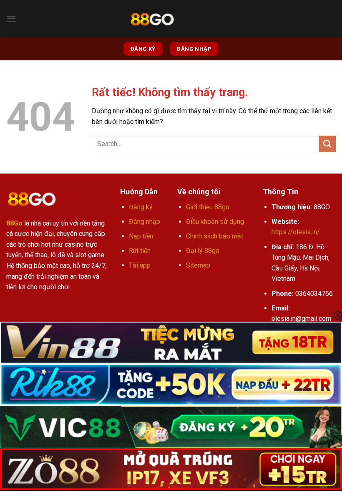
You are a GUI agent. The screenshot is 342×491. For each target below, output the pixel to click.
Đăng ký (141, 207)
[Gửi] (327, 144)
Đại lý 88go (202, 251)
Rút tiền (140, 251)
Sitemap (198, 265)
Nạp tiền (141, 236)
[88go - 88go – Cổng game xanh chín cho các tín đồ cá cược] (152, 18)
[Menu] (11, 18)
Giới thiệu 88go (207, 207)
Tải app (140, 265)
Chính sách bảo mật (214, 236)
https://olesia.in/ (296, 232)
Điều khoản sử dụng (215, 222)
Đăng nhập (144, 222)
